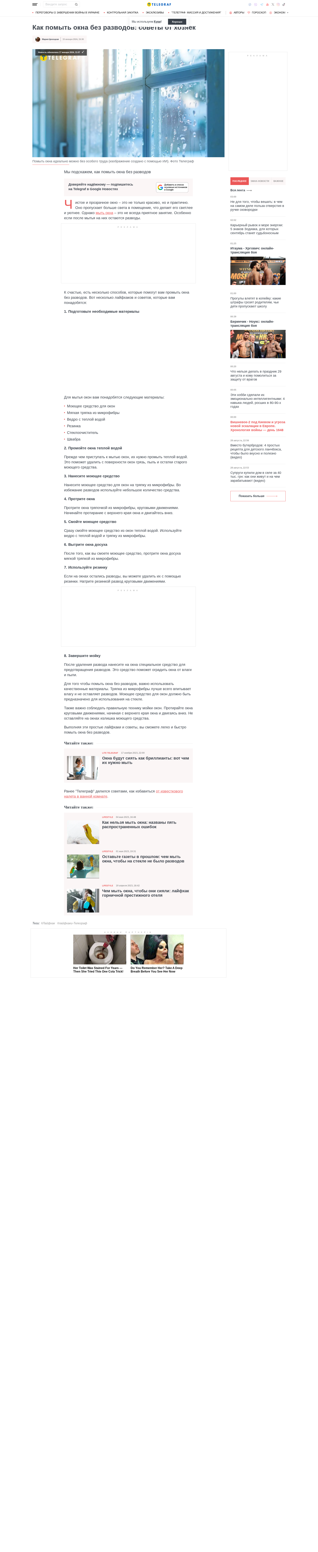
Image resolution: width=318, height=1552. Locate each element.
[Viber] (255, 4)
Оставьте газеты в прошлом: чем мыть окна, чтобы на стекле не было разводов (143, 859)
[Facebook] (249, 4)
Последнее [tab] (239, 181)
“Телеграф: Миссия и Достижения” (196, 12)
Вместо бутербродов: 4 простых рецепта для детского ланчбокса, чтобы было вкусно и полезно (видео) (256, 451)
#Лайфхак (48, 923)
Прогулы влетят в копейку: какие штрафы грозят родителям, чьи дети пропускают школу (255, 302)
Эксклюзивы (155, 12)
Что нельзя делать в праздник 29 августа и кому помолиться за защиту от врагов (255, 375)
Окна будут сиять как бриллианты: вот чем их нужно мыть (145, 760)
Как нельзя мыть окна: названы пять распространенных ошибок (139, 824)
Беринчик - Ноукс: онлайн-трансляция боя (252, 323)
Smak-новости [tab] (260, 181)
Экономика (282, 12)
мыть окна (104, 213)
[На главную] (159, 4)
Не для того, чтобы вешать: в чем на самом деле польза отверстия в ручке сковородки (257, 206)
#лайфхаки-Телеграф (72, 923)
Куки (157, 21)
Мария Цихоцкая (50, 39)
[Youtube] (267, 4)
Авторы (239, 12)
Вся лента (237, 190)
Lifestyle (107, 817)
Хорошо (177, 21)
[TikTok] (284, 4)
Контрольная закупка (122, 12)
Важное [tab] (278, 181)
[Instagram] (278, 4)
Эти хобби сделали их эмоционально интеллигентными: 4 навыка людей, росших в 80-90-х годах (257, 401)
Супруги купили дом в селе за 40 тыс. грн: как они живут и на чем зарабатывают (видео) (255, 476)
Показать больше (251, 496)
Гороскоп (259, 12)
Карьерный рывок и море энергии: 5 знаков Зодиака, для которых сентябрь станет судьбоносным (256, 229)
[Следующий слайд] (288, 12)
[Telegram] (262, 4)
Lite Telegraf (110, 753)
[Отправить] (76, 4)
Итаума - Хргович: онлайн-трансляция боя (252, 250)
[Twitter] (272, 4)
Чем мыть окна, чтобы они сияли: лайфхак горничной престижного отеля (145, 893)
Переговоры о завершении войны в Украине (67, 12)
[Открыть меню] (35, 4)
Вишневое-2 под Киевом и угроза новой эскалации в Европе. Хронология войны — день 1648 (257, 426)
